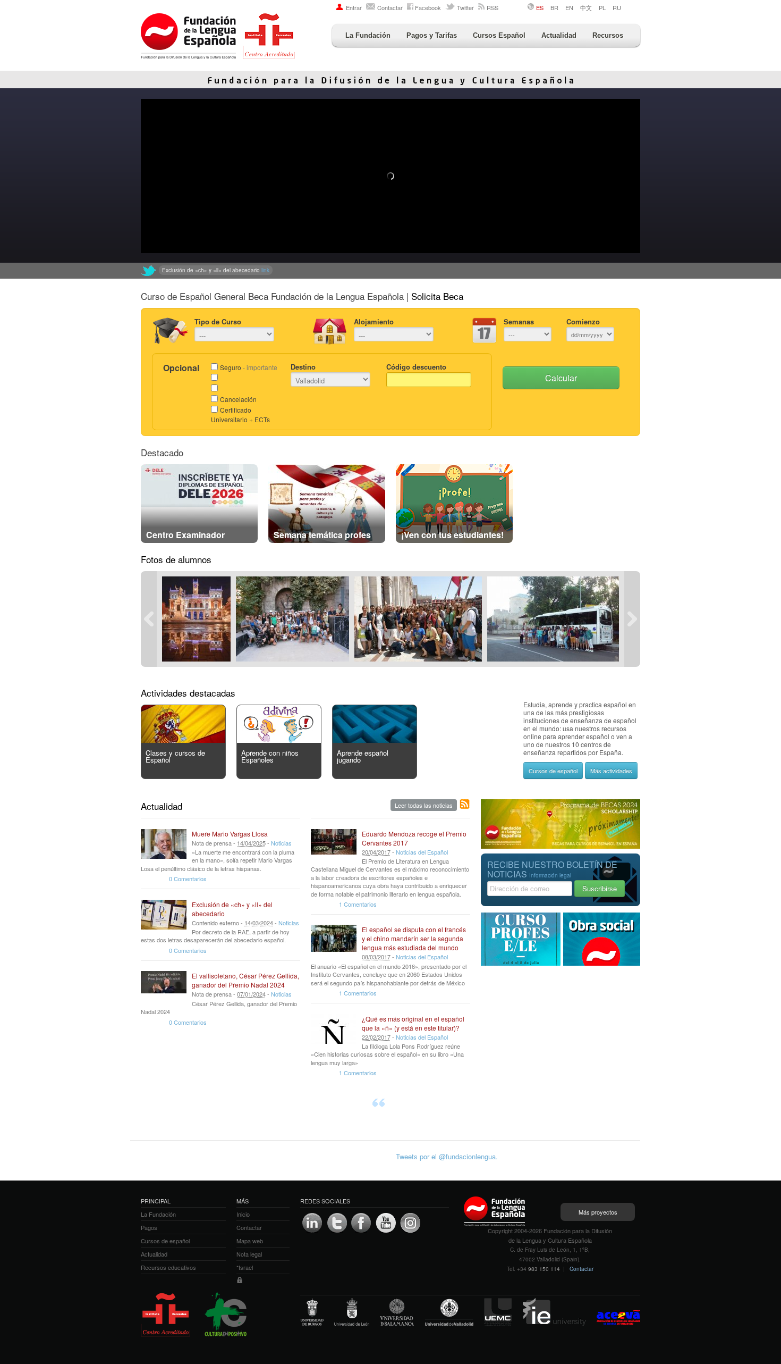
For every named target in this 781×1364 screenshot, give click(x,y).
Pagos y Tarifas (431, 35)
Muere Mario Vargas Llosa (230, 833)
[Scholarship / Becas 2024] (560, 846)
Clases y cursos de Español (175, 756)
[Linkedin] (312, 1223)
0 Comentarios (188, 878)
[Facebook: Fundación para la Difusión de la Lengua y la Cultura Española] (361, 1223)
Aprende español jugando (362, 756)
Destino (303, 367)
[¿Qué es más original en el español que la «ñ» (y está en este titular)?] (333, 1029)
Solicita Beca (437, 296)
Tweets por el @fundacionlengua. (447, 1156)
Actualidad (558, 35)
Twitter (465, 7)
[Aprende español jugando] (375, 740)
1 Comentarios (358, 904)
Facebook (428, 7)
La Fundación (367, 35)
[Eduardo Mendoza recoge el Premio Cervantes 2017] (333, 844)
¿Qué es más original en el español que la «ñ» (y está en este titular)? (413, 1023)
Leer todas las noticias (424, 805)
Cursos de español (553, 770)
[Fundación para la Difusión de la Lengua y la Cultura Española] (218, 37)
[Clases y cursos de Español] (183, 740)
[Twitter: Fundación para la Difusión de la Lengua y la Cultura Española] (149, 270)
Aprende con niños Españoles (270, 756)
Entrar (354, 7)
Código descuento (416, 367)
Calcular (561, 378)
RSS (492, 7)
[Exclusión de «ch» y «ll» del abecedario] (163, 915)
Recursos (607, 35)
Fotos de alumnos (176, 559)
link (338, 270)
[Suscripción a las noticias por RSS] (465, 804)
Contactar (390, 7)
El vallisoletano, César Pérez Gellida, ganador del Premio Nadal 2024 (245, 980)
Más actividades (611, 770)
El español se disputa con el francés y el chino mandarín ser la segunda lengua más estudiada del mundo (414, 938)
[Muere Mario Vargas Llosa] (163, 844)
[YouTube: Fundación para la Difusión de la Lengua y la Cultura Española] (386, 1223)
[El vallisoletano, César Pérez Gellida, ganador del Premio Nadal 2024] (163, 986)
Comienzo (583, 321)
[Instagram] (410, 1223)
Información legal (550, 875)
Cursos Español (499, 35)
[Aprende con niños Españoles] (279, 740)
